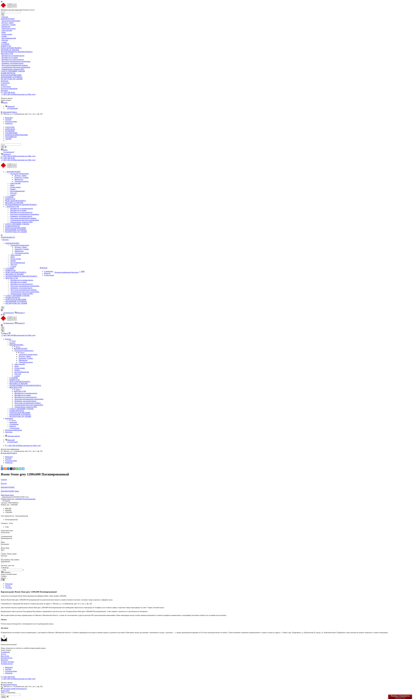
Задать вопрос (6, 650)
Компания (13, 422)
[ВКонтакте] (2, 468)
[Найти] (2, 14)
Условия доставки (7, 662)
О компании (5, 652)
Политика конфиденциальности (15, 689)
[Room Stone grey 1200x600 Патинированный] (18, 499)
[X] (11, 468)
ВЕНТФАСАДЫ (20, 391)
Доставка (8, 588)
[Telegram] (23, 468)
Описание (9, 584)
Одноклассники (11, 121)
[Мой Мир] (8, 468)
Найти (4, 697)
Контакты (4, 660)
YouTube (8, 119)
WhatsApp (8, 123)
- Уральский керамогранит (28, 354)
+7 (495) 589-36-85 (8, 92)
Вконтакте (9, 118)
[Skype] (20, 468)
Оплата (8, 586)
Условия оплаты (7, 664)
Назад (14, 341)
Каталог (12, 343)
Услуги (3, 654)
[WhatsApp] (17, 468)
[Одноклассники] (5, 468)
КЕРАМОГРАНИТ (21, 349)
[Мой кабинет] (2, 310)
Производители (6, 658)
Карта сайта (5, 690)
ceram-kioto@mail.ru (9, 112)
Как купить (5, 656)
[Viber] (14, 468)
